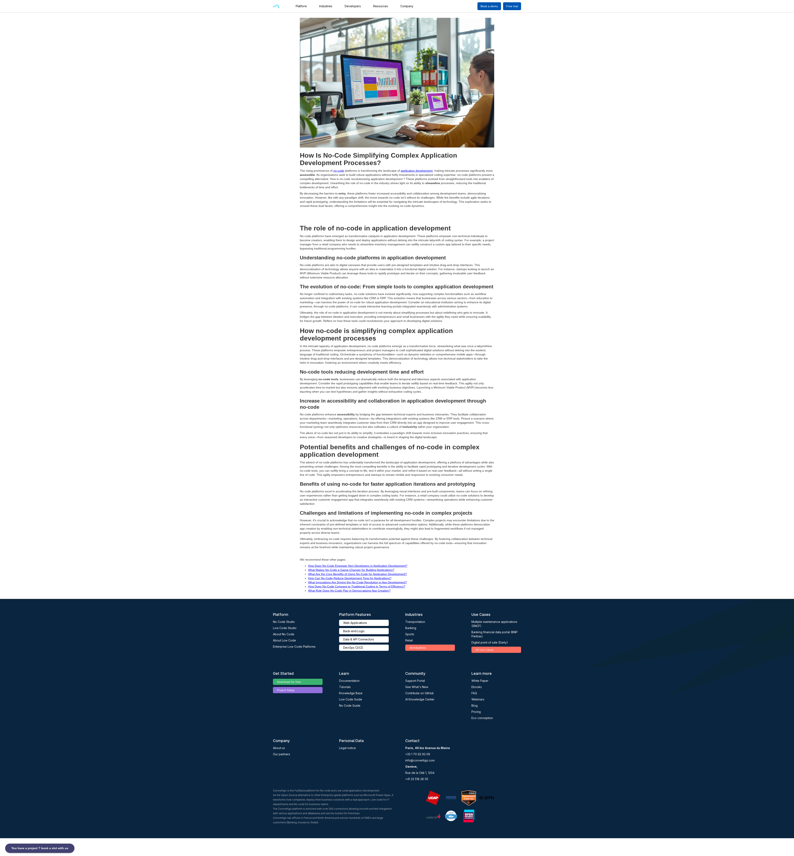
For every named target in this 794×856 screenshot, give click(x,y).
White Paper (479, 680)
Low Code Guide (350, 699)
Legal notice (347, 748)
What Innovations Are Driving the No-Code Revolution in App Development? (357, 582)
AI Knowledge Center (419, 699)
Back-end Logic (354, 631)
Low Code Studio (285, 628)
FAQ (474, 693)
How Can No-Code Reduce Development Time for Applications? (349, 578)
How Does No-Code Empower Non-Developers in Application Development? (357, 565)
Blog (474, 705)
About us (279, 748)
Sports (409, 634)
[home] (276, 6)
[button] (303, 6)
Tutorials (345, 687)
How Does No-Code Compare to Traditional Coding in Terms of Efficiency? (356, 586)
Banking (410, 628)
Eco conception (482, 718)
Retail (409, 640)
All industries (417, 647)
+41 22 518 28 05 (416, 779)
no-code (338, 170)
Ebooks (476, 687)
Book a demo (489, 6)
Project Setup (285, 690)
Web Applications (355, 623)
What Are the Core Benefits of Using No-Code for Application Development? (357, 574)
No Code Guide (349, 705)
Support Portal (415, 680)
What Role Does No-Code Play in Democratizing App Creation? (349, 590)
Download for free (289, 681)
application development (417, 170)
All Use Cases (485, 649)
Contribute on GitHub (419, 693)
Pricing (476, 711)
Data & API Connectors (358, 639)
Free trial (512, 6)
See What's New (416, 687)
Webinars (477, 699)
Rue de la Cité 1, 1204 (419, 772)
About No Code (283, 634)
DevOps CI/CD (353, 647)
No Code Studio (284, 621)
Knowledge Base (350, 693)
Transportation (415, 621)
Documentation (349, 680)
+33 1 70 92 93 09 (417, 754)
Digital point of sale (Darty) (489, 642)
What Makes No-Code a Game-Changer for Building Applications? (351, 570)
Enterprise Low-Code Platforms (294, 646)
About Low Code (284, 640)
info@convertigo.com (420, 760)
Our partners (281, 754)
